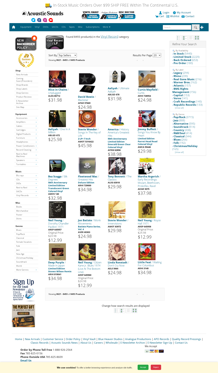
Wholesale (112, 342)
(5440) (183, 53)
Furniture (20, 137)
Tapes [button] (72, 26)
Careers (98, 342)
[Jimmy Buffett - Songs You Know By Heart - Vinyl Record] (147, 118)
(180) (183, 63)
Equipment (21, 114)
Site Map (20, 107)
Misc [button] (80, 26)
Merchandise (22, 210)
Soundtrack (21, 261)
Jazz (18, 249)
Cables (19, 126)
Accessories (21, 118)
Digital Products (23, 134)
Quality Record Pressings (186, 339)
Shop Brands (22, 84)
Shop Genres (22, 92)
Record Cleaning (23, 149)
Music (18, 171)
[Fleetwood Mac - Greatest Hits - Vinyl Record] (87, 165)
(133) (188, 104)
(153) (182, 95)
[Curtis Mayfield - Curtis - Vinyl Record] (147, 78)
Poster (19, 214)
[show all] (179, 107)
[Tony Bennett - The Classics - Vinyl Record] (117, 165)
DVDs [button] (45, 26)
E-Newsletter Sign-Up (159, 342)
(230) (181, 76)
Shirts (19, 218)
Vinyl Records (22, 195)
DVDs (18, 183)
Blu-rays (20, 175)
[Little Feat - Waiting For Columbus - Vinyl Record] (147, 251)
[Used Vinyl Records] (90, 15)
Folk (18, 246)
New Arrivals (22, 74)
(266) (180, 139)
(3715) (184, 117)
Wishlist (174, 16)
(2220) (186, 56)
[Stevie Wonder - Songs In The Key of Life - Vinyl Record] (87, 118)
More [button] (106, 26)
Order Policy (73, 339)
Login (166, 12)
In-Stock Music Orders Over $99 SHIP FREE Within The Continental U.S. (115, 5)
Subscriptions (92, 26)
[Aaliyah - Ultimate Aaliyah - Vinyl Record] (117, 76)
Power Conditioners (25, 145)
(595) (184, 123)
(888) (179, 120)
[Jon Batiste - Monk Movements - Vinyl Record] (87, 209)
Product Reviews (24, 96)
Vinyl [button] (37, 26)
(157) (182, 85)
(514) (184, 126)
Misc (17, 202)
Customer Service (53, 339)
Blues (18, 230)
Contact (190, 16)
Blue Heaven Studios (110, 339)
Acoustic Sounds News (64, 342)
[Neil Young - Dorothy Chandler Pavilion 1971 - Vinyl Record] (57, 209)
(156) (184, 90)
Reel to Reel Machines (21, 155)
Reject (156, 367)
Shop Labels (21, 88)
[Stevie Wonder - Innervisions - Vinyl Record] (117, 209)
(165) (185, 147)
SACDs (19, 191)
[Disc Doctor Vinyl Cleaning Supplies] (128, 15)
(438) (182, 130)
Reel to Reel (21, 187)
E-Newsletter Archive (22, 102)
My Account (183, 12)
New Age (20, 254)
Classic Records (40, 342)
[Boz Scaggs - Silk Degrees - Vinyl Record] (57, 165)
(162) (185, 82)
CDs (18, 179)
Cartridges (21, 129)
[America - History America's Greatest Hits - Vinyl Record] (117, 118)
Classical (20, 238)
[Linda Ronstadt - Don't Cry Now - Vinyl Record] (117, 251)
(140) (188, 101)
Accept (143, 367)
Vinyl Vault (89, 339)
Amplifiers (21, 121)
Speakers (20, 160)
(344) (182, 136)
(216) (187, 79)
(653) (186, 60)
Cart (161, 16)
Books (19, 206)
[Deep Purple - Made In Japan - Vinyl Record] (57, 251)
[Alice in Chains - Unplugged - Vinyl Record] (57, 78)
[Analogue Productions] (109, 15)
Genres (19, 226)
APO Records (161, 339)
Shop (18, 70)
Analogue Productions (138, 339)
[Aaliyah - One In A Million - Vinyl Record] (57, 118)
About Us (85, 342)
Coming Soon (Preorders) (24, 79)
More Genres (22, 269)
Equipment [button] (25, 26)
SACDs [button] (55, 26)
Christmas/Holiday (24, 257)
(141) (181, 98)
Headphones (22, 141)
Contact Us (181, 342)
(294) (181, 72)
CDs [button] (64, 26)
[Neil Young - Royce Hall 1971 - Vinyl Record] (147, 209)
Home (18, 339)
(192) (179, 142)
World (19, 265)
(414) (183, 133)
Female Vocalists (24, 241)
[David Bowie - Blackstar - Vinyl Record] (87, 82)
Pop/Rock (20, 234)
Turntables (21, 164)
